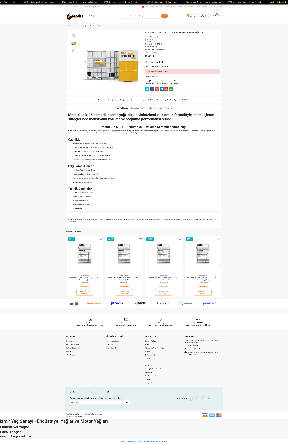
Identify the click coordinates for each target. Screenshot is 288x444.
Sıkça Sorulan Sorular (113, 341)
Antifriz (147, 351)
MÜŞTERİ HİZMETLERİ (114, 336)
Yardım (198, 7)
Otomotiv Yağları (150, 341)
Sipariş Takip (182, 7)
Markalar (191, 7)
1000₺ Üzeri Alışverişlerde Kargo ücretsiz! (39, 2)
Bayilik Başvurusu (170, 7)
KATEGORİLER (150, 336)
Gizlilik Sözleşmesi (72, 344)
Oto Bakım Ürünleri (151, 376)
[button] (217, 15)
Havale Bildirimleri (111, 348)
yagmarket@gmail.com (195, 349)
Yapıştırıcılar (149, 383)
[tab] (121, 108)
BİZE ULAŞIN (189, 336)
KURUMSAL (70, 336)
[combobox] (72, 402)
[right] (222, 266)
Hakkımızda (70, 341)
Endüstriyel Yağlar (150, 355)
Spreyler (147, 379)
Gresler (147, 358)
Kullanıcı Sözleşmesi (73, 348)
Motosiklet (148, 372)
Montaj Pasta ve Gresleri (153, 369)
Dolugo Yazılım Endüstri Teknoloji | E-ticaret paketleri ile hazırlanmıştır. (144, 441)
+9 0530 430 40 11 (193, 345)
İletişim (204, 7)
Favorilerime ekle (152, 77)
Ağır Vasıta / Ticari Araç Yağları (155, 348)
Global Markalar (71, 355)
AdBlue (147, 344)
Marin (147, 365)
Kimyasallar (149, 362)
